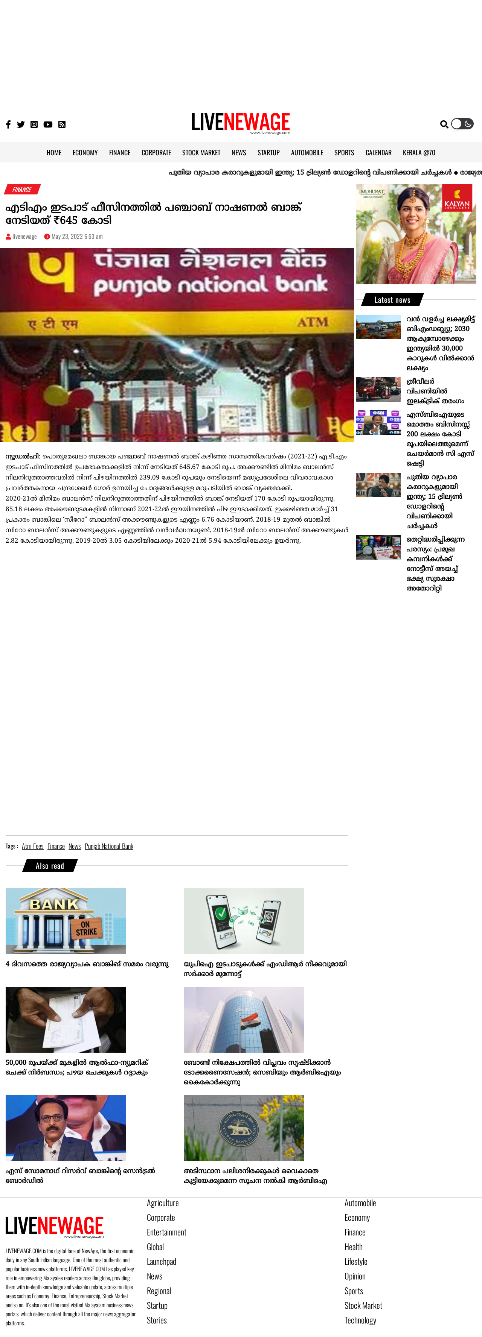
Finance (353, 1227)
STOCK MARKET (201, 152)
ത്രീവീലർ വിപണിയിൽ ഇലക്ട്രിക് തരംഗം (435, 392)
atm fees (33, 845)
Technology (357, 1304)
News (153, 1266)
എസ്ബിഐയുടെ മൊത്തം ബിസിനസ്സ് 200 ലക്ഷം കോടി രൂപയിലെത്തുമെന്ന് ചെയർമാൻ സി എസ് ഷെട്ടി (440, 439)
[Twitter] (21, 124)
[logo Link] (241, 130)
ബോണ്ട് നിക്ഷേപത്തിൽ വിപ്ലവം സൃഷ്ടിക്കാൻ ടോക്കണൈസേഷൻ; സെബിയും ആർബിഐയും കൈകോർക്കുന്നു (262, 1073)
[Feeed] (62, 124)
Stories (155, 1304)
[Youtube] (48, 124)
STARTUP (269, 152)
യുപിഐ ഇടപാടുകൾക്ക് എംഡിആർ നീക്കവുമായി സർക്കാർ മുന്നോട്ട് (265, 969)
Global (154, 1240)
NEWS (239, 152)
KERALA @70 (419, 152)
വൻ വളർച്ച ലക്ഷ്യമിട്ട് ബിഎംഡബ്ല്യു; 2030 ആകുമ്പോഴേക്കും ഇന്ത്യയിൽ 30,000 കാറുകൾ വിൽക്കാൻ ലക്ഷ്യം (441, 344)
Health (352, 1240)
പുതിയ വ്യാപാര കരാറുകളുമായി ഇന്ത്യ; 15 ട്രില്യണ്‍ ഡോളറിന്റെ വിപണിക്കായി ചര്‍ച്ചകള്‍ (278, 172)
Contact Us (239, 1332)
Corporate (158, 1215)
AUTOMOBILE (307, 152)
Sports (352, 1279)
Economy (355, 1215)
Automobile (358, 1202)
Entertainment (163, 1227)
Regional (157, 1279)
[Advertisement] (241, 52)
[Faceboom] (8, 124)
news (75, 845)
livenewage (24, 236)
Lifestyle (354, 1253)
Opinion (353, 1266)
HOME (54, 152)
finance (56, 845)
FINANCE (119, 152)
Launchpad (159, 1253)
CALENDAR (379, 152)
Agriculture (159, 1202)
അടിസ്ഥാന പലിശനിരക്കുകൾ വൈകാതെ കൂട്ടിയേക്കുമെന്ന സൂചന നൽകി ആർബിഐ (255, 1176)
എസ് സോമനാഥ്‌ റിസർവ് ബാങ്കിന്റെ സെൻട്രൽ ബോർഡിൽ (80, 1176)
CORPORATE (156, 152)
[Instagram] (34, 124)
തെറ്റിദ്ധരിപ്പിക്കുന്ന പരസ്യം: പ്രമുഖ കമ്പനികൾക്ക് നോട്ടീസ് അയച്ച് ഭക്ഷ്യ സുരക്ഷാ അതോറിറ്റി (436, 564)
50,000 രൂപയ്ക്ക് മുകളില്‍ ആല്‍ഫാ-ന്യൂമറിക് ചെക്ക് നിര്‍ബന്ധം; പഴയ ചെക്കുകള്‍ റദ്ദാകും (77, 1068)
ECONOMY (85, 152)
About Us (204, 1332)
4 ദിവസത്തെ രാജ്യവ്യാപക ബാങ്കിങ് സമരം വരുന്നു (87, 964)
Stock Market (360, 1291)
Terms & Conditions (330, 1332)
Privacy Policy (279, 1332)
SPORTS (344, 152)
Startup (155, 1291)
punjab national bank (109, 845)
